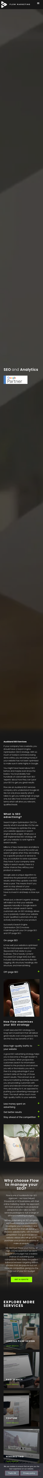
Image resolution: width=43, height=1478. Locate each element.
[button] (38, 3)
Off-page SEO (11, 972)
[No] (39, 1470)
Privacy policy (29, 1473)
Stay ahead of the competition (20, 1117)
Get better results (13, 1112)
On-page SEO (11, 940)
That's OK (12, 1473)
